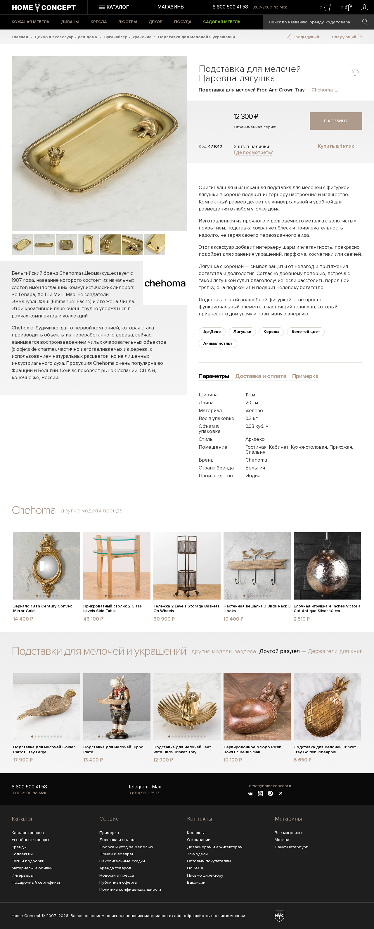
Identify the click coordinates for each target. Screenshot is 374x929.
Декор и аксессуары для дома (65, 36)
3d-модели (197, 854)
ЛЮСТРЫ (127, 21)
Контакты (199, 819)
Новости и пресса (116, 875)
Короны (271, 331)
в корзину (336, 120)
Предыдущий (305, 36)
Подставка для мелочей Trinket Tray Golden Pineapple (325, 749)
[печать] (336, 88)
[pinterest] (270, 793)
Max (156, 787)
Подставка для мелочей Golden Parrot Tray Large (44, 749)
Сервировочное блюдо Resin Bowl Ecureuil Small (252, 749)
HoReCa (195, 868)
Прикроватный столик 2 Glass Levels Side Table (112, 609)
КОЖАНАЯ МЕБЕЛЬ (30, 21)
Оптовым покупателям (209, 861)
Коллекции (22, 854)
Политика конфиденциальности (130, 889)
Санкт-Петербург (291, 847)
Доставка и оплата (117, 839)
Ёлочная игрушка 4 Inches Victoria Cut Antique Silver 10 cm (327, 609)
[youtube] (260, 793)
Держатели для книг (335, 651)
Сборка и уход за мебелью (126, 847)
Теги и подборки (28, 861)
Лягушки (242, 331)
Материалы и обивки (32, 868)
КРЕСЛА (99, 21)
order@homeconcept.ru (270, 785)
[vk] (250, 793)
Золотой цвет (306, 331)
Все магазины (288, 832)
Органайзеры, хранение (127, 36)
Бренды (19, 847)
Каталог (22, 819)
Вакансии (196, 882)
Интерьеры (23, 875)
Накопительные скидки (122, 861)
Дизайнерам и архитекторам (215, 847)
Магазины (170, 7)
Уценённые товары (30, 839)
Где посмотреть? (253, 152)
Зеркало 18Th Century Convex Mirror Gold (42, 609)
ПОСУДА (182, 21)
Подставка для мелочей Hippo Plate (113, 749)
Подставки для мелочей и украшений (196, 36)
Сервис (109, 819)
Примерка (109, 832)
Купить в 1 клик (336, 146)
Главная (20, 36)
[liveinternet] (280, 793)
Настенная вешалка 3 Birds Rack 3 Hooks (257, 609)
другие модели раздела (223, 651)
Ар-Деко (212, 331)
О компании (198, 839)
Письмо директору (205, 875)
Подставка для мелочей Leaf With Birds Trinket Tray (182, 749)
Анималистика (218, 343)
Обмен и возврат (116, 854)
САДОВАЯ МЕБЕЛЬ (221, 21)
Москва (282, 839)
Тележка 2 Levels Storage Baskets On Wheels (186, 609)
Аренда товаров (115, 868)
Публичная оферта (118, 882)
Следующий (344, 36)
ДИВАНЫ (70, 21)
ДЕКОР (155, 21)
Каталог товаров (28, 832)
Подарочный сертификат (36, 882)
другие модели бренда (92, 510)
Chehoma (322, 90)
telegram (138, 787)
